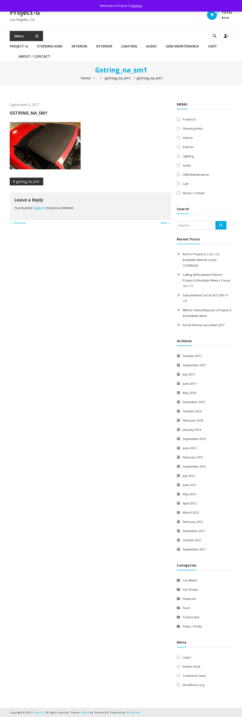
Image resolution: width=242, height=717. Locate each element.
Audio (151, 46)
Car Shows (190, 589)
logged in (39, 208)
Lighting (129, 46)
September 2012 (194, 466)
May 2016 (189, 393)
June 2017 (189, 383)
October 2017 (192, 356)
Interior (79, 46)
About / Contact (34, 56)
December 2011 (194, 531)
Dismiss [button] (136, 6)
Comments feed (194, 676)
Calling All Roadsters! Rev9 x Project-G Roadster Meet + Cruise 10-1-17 (206, 280)
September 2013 (194, 439)
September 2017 (194, 365)
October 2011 (192, 540)
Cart (212, 46)
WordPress (133, 712)
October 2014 (192, 411)
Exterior (104, 46)
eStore (85, 712)
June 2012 (189, 485)
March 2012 (191, 512)
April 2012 (189, 503)
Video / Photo (192, 626)
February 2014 (193, 420)
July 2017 (189, 374)
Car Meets (190, 580)
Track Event (191, 617)
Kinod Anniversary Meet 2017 (204, 325)
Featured (189, 599)
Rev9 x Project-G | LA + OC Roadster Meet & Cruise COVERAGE (201, 260)
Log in (187, 657)
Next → (166, 223)
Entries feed (191, 666)
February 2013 (193, 457)
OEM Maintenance (182, 46)
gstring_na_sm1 (28, 181)
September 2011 (194, 549)
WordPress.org (193, 685)
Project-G (25, 12)
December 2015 (194, 402)
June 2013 (189, 448)
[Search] (221, 225)
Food (186, 608)
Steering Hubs (50, 46)
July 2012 (189, 476)
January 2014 (192, 429)
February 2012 (193, 522)
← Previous (18, 223)
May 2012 (189, 494)
